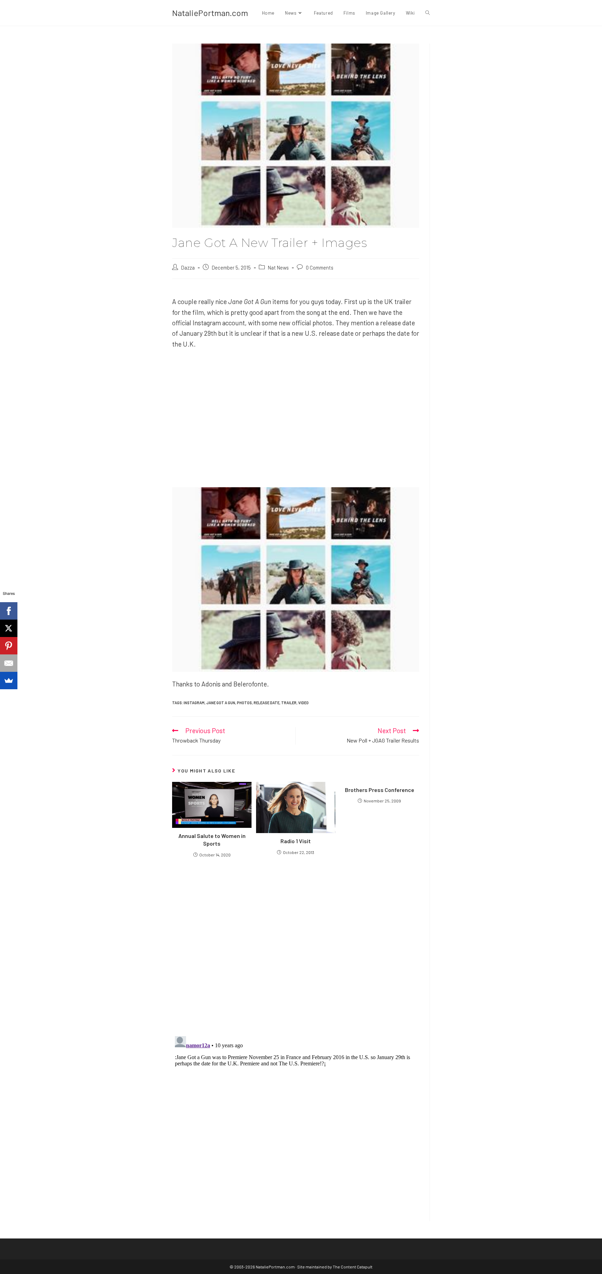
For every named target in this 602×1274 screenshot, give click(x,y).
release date (266, 702)
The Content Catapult (352, 1266)
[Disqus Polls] (296, 946)
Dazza (188, 267)
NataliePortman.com (210, 13)
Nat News (278, 267)
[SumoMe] (8, 680)
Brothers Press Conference (379, 789)
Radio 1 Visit (295, 841)
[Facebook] (8, 611)
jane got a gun (220, 702)
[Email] (8, 663)
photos (244, 702)
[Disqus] (295, 1120)
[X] (8, 628)
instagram (194, 702)
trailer (288, 702)
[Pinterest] (8, 645)
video (303, 702)
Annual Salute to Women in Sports (212, 839)
